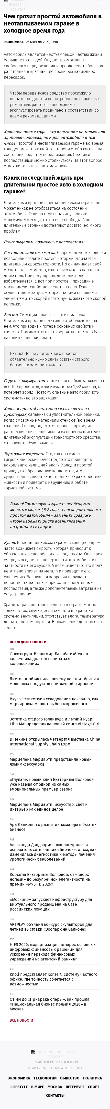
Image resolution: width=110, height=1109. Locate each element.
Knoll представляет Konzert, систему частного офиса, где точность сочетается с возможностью (53, 979)
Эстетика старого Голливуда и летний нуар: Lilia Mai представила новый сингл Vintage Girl (55, 721)
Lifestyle (19, 1087)
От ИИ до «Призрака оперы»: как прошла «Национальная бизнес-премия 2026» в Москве (50, 1004)
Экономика (14, 42)
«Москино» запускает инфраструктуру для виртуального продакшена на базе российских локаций (51, 904)
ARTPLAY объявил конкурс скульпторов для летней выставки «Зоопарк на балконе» (51, 927)
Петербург (75, 1087)
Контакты (55, 1095)
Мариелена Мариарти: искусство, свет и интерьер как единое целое (49, 807)
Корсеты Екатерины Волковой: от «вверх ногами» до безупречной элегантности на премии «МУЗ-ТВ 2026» (50, 879)
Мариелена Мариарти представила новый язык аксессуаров (51, 762)
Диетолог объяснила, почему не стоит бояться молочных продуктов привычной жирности (54, 681)
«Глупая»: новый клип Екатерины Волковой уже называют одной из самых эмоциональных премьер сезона (52, 784)
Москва (55, 1087)
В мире (37, 1087)
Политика (92, 1078)
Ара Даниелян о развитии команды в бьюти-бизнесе (53, 827)
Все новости (21, 1020)
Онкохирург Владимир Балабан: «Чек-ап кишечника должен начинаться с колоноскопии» (49, 658)
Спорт (94, 1087)
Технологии (45, 1078)
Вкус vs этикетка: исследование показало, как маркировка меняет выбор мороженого (54, 701)
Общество (70, 1078)
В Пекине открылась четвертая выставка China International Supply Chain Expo (55, 741)
